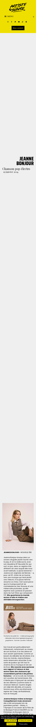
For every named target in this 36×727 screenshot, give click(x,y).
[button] (9, 16)
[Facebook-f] (11, 22)
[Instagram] (8, 22)
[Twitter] (15, 22)
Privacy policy (23, 724)
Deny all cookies (25, 720)
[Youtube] (19, 22)
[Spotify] (26, 22)
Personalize (11, 724)
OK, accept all (11, 720)
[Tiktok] (22, 22)
